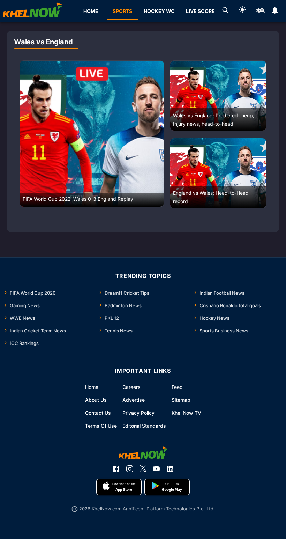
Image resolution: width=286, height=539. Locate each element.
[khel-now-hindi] (259, 11)
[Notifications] (275, 11)
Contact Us (98, 413)
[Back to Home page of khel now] (32, 11)
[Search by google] (225, 11)
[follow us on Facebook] (116, 469)
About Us (96, 400)
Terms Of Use (101, 426)
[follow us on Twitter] (143, 469)
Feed (177, 387)
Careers (131, 387)
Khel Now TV (186, 413)
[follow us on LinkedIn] (170, 469)
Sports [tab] (122, 11)
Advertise (133, 400)
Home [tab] (90, 11)
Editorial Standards (144, 426)
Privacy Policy (138, 413)
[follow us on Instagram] (130, 469)
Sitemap (181, 400)
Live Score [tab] (200, 11)
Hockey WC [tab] (159, 11)
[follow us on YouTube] (156, 469)
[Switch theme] (242, 11)
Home (91, 387)
